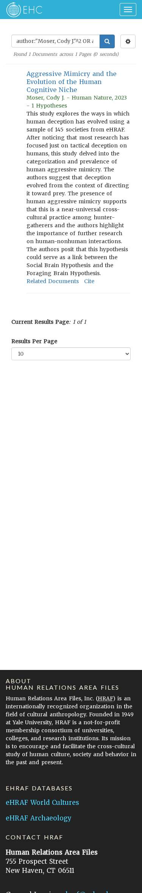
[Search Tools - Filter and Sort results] (128, 41)
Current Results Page (40, 321)
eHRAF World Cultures (42, 802)
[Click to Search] (107, 41)
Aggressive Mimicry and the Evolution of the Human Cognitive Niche (71, 81)
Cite (89, 281)
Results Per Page (34, 341)
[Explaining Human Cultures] (22, 9)
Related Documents (53, 281)
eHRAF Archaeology (39, 818)
